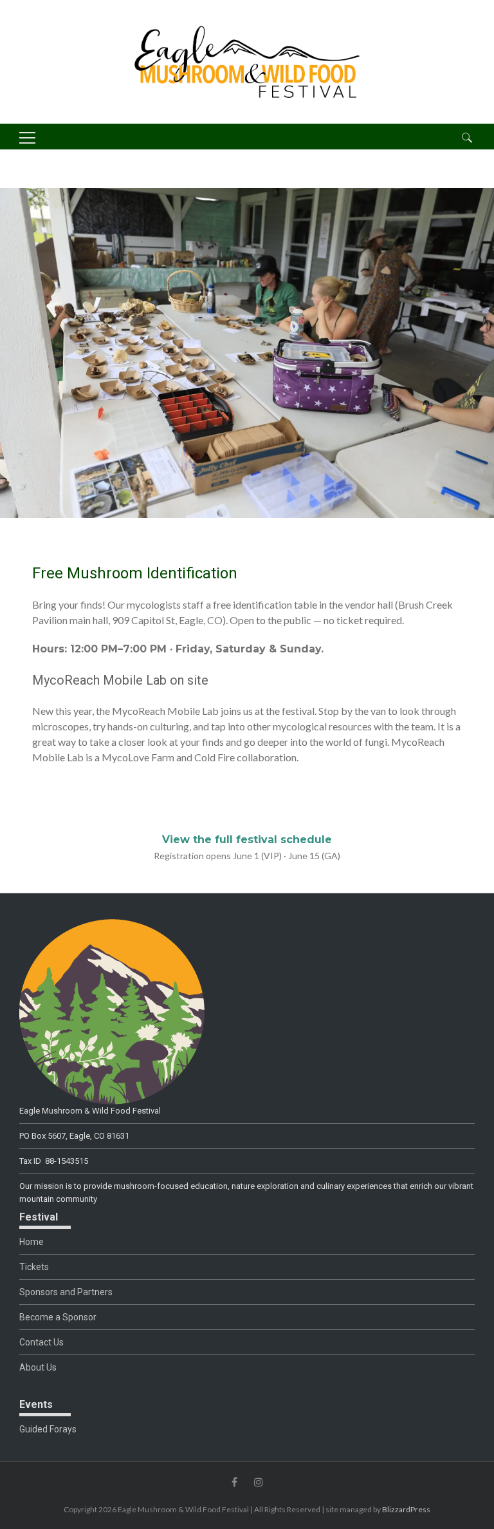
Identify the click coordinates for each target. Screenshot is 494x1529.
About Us (38, 1367)
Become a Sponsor (57, 1317)
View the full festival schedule (247, 839)
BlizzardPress (406, 1509)
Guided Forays (48, 1429)
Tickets (34, 1267)
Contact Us (41, 1342)
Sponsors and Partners (66, 1292)
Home (31, 1242)
